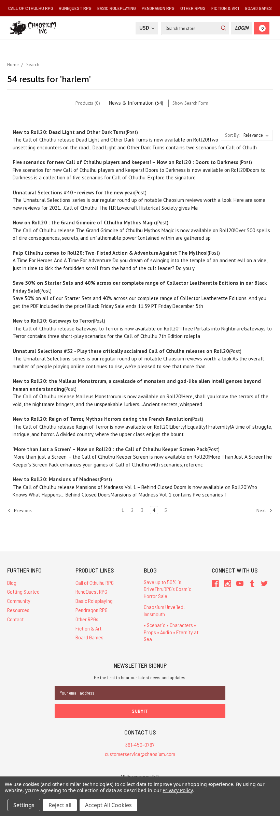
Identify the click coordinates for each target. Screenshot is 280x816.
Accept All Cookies (108, 805)
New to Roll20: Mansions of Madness (56, 479)
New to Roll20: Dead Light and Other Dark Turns (69, 132)
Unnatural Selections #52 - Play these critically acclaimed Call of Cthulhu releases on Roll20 (121, 351)
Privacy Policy (177, 790)
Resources (18, 610)
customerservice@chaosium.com (140, 754)
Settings (23, 805)
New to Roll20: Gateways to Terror (53, 320)
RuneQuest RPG (75, 8)
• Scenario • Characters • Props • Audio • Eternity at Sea (171, 632)
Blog (11, 582)
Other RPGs (193, 8)
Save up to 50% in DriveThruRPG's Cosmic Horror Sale (167, 589)
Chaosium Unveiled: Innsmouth (164, 610)
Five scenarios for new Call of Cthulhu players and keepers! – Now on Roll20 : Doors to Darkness (126, 162)
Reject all (59, 805)
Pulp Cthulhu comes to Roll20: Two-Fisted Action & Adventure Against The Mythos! (110, 253)
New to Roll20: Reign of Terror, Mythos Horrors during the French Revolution (102, 419)
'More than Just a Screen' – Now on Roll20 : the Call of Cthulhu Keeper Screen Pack (110, 449)
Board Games (258, 8)
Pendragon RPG (158, 8)
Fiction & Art (225, 8)
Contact (15, 619)
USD (145, 28)
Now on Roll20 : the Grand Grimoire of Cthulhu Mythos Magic (84, 222)
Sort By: (232, 135)
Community (18, 600)
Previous (22, 510)
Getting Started (23, 591)
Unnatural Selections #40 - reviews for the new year (73, 192)
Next (261, 510)
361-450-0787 (140, 744)
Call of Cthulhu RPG (30, 8)
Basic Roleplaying (116, 8)
